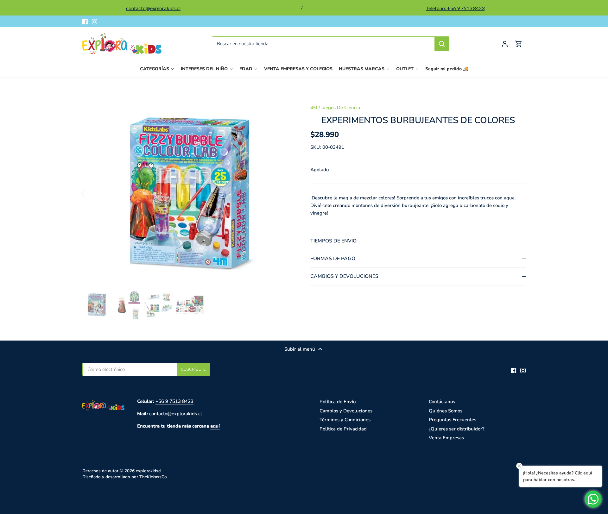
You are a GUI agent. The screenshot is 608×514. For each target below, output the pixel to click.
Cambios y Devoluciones (346, 411)
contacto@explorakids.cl (175, 414)
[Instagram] (94, 21)
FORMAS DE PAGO (332, 258)
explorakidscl (149, 471)
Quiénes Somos (445, 411)
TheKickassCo (153, 477)
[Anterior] (92, 193)
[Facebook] (85, 21)
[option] (188, 193)
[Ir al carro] (518, 44)
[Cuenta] (505, 44)
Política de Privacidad (343, 429)
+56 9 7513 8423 (174, 401)
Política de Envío (338, 401)
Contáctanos (442, 401)
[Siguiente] (285, 193)
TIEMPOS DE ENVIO (333, 240)
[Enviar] (441, 44)
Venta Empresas (446, 438)
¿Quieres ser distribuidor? (456, 429)
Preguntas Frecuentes (452, 420)
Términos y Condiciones (345, 420)
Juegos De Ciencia (340, 107)
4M (313, 107)
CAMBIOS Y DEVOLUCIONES (344, 276)
